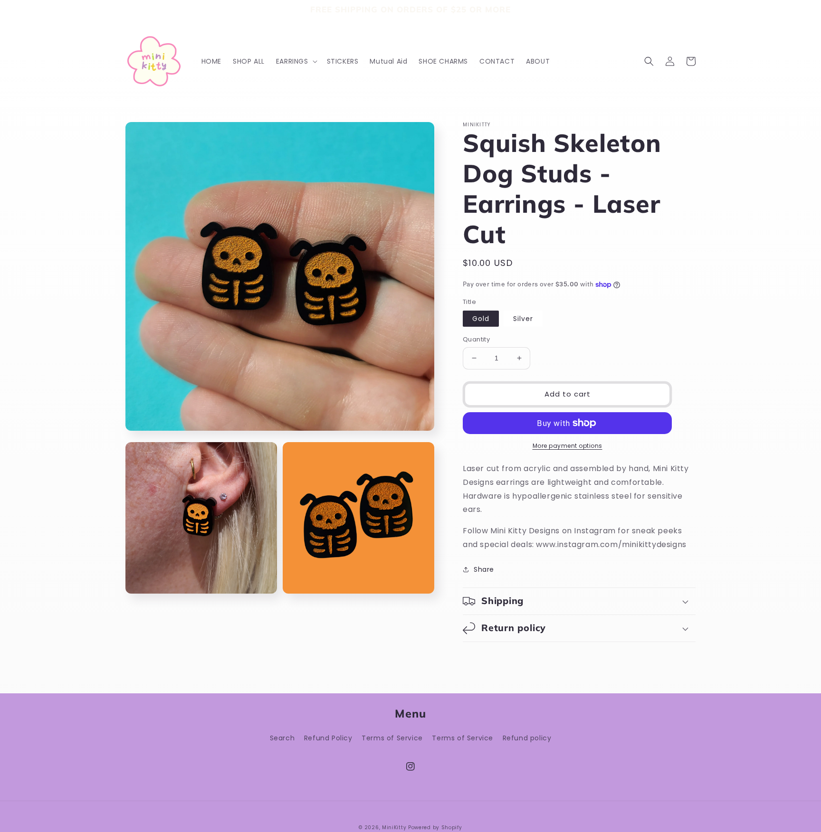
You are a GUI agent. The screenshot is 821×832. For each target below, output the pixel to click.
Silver (523, 318)
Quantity (476, 339)
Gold (480, 318)
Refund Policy (328, 738)
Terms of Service (392, 738)
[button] (295, 61)
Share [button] (484, 569)
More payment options (567, 446)
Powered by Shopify (435, 827)
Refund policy (527, 738)
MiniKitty (394, 827)
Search (282, 738)
